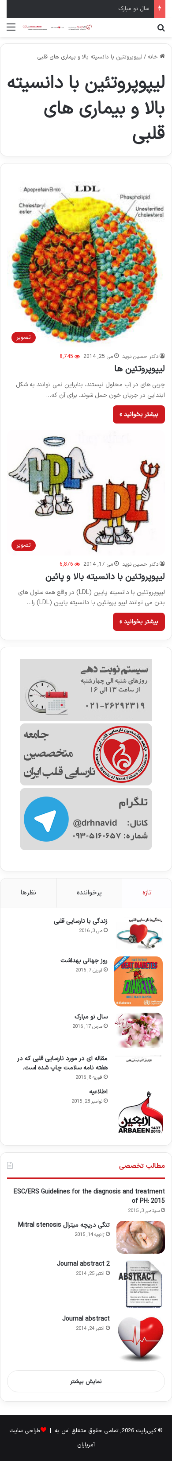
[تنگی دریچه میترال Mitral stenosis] (140, 1237)
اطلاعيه (98, 1091)
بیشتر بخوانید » (139, 414)
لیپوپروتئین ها (139, 369)
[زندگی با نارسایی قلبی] (138, 933)
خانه (153, 57)
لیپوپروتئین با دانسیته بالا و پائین (105, 576)
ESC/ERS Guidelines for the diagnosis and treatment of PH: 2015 (89, 1196)
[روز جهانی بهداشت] (138, 981)
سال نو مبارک (134, 8)
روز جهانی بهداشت (84, 960)
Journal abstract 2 (83, 1264)
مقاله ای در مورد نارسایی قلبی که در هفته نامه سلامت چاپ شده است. (62, 1063)
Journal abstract (86, 1319)
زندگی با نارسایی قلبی (81, 921)
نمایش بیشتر (86, 1381)
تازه (147, 893)
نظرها (28, 893)
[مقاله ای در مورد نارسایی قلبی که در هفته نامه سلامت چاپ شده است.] (138, 1058)
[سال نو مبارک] (138, 1030)
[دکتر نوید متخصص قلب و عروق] (57, 27)
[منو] (11, 31)
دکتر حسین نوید (140, 357)
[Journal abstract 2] (140, 1284)
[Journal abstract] (140, 1339)
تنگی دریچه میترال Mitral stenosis (64, 1225)
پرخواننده (89, 893)
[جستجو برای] (161, 31)
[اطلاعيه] (138, 1112)
